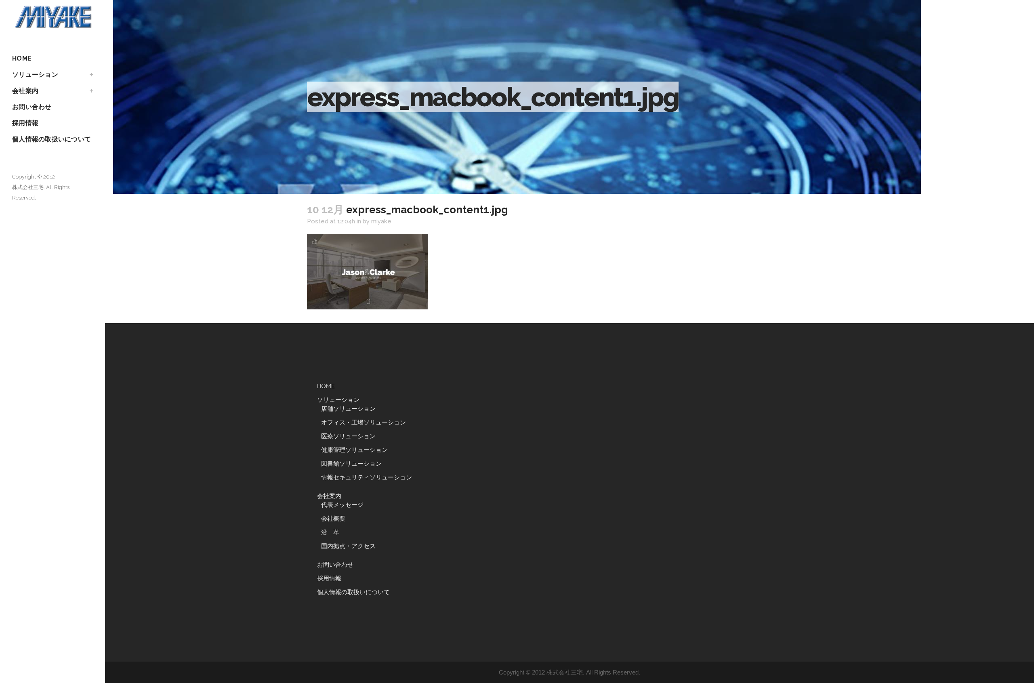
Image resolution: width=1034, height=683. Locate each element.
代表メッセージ (342, 505)
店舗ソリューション (348, 408)
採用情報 (329, 578)
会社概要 (333, 518)
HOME (326, 386)
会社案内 (329, 496)
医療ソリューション (348, 436)
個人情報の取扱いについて (353, 592)
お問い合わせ (335, 564)
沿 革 (333, 532)
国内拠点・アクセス (348, 546)
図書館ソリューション (351, 463)
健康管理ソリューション (354, 450)
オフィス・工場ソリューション (363, 422)
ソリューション (338, 399)
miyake (381, 221)
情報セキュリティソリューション (366, 477)
